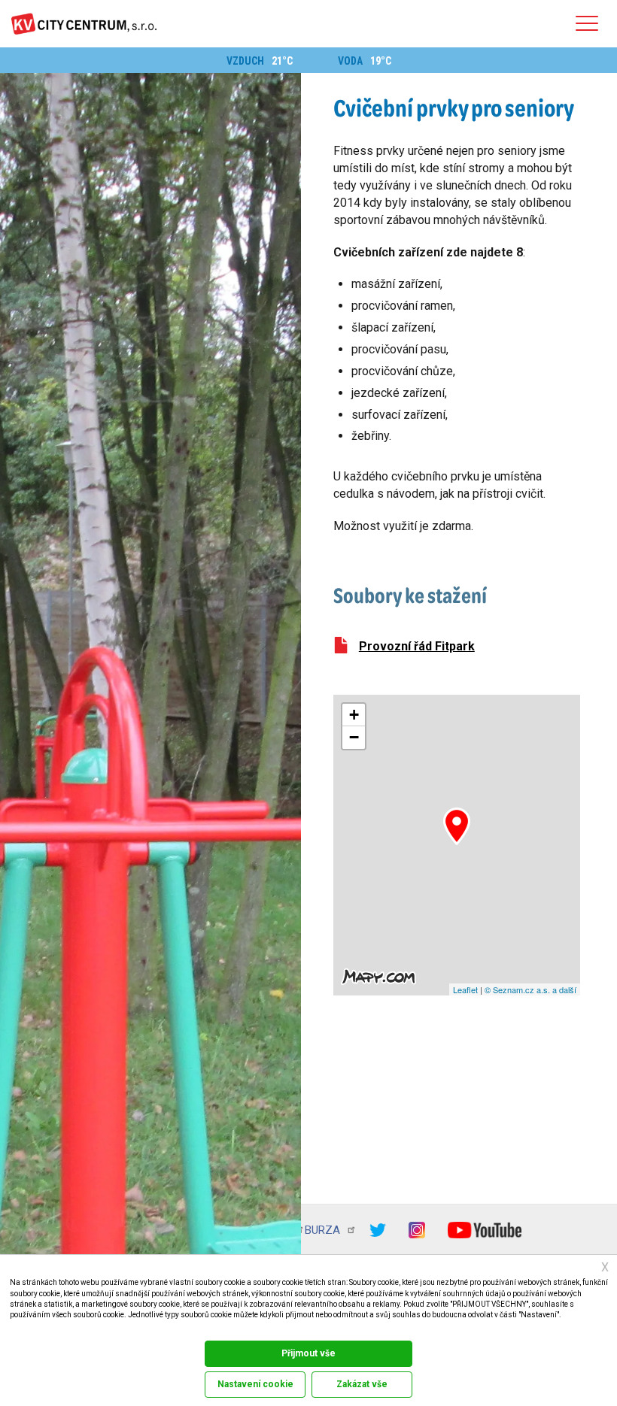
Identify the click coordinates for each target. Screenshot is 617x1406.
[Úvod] (84, 24)
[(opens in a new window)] (389, 1229)
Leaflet (465, 989)
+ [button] (354, 714)
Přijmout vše (308, 1353)
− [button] (354, 737)
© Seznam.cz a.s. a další (530, 989)
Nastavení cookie (255, 1384)
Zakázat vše (362, 1384)
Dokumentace (29, 1330)
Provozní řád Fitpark (417, 646)
